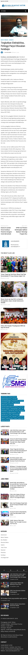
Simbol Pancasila (9, 418)
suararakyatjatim (8, 52)
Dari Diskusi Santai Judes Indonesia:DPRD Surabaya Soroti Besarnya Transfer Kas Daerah (18, 459)
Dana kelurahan (15, 400)
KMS (20, 408)
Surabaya (11, 39)
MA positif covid (4, 414)
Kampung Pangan (14, 408)
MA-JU (16, 410)
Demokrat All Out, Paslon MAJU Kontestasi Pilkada (17, 604)
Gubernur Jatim (4, 404)
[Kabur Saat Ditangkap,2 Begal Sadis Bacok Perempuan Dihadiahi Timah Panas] (5, 503)
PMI (10, 416)
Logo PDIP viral (11, 410)
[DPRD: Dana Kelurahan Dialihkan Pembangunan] (5, 591)
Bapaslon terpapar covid (6, 398)
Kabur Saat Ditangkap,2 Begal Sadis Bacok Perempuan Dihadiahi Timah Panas (18, 504)
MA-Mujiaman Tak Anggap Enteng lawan (8, 412)
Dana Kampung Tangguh (6, 400)
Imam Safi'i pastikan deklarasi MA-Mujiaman (9, 406)
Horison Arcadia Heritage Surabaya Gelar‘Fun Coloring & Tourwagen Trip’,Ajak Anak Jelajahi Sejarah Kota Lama (18, 441)
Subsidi (15, 418)
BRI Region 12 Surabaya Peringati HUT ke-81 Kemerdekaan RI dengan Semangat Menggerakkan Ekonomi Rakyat (18, 469)
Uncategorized (4, 557)
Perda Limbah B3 (4, 416)
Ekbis (9, 402)
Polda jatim (14, 416)
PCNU (10, 414)
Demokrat (21, 400)
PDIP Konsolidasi (16, 414)
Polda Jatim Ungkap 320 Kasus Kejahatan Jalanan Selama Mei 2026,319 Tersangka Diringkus (17, 496)
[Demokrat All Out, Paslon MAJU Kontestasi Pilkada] (5, 604)
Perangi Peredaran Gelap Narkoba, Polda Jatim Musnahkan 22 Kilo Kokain (18, 513)
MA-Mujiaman (21, 410)
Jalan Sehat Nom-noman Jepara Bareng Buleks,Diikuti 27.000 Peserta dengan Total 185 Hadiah (18, 431)
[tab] (4, 570)
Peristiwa (3, 552)
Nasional (3, 550)
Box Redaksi (4, 540)
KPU (23, 408)
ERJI (12, 402)
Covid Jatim (14, 398)
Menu (4, 11)
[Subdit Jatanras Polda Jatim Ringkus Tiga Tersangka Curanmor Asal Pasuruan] (5, 520)
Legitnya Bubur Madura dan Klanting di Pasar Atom (16, 583)
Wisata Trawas (21, 418)
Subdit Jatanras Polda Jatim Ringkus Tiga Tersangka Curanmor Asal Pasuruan (18, 522)
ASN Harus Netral (4, 396)
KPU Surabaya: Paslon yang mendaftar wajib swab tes (14, 598)
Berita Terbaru (4, 39)
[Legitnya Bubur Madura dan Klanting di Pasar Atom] (5, 583)
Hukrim (3, 545)
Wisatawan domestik (5, 420)
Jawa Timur (21, 406)
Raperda (3, 418)
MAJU (19, 412)
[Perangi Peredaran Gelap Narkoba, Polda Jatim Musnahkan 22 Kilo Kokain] (5, 512)
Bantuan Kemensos (12, 396)
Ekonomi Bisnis (5, 542)
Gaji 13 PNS (17, 402)
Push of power (21, 416)
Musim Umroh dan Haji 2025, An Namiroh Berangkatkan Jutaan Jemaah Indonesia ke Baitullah (12, 300)
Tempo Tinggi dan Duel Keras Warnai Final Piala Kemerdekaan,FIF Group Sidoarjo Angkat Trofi (13, 275)
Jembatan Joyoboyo (5, 408)
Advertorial (3, 535)
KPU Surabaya (4, 410)
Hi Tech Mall (11, 404)
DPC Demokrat (4, 402)
